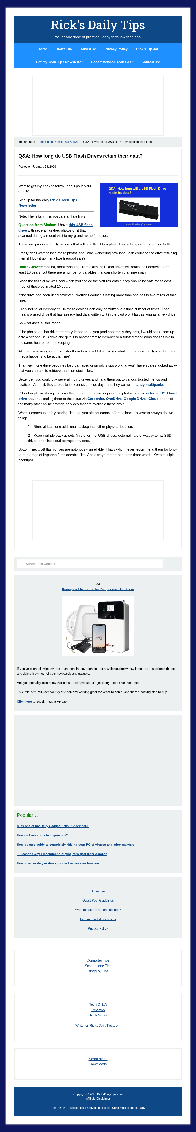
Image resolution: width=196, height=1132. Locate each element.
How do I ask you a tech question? (42, 835)
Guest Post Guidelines (98, 900)
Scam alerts (98, 1059)
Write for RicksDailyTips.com (98, 1025)
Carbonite (95, 399)
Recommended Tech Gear (98, 919)
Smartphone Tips (98, 966)
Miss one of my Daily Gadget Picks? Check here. (53, 826)
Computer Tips (98, 960)
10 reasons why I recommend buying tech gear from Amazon (62, 854)
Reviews (98, 1010)
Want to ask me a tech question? (98, 910)
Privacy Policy (98, 928)
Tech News (98, 1015)
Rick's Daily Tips (98, 24)
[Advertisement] (98, 760)
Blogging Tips (98, 971)
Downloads (98, 1064)
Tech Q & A (98, 1004)
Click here (119, 1108)
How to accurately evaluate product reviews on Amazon (58, 863)
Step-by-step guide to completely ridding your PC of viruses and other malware (75, 844)
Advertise (98, 891)
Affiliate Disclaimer (98, 1098)
